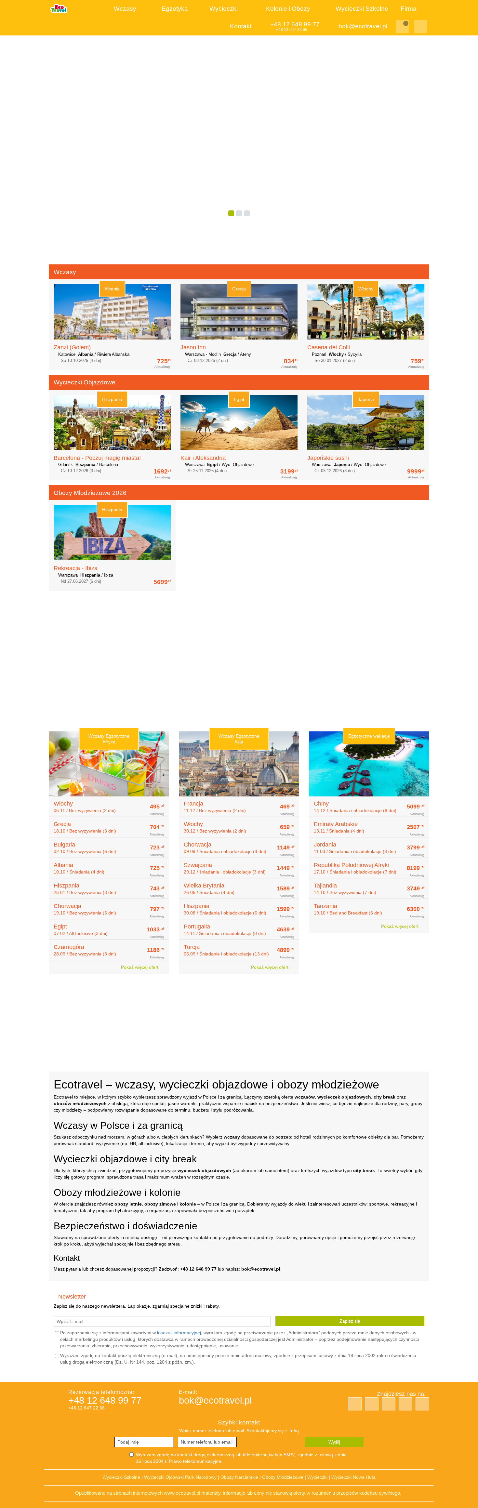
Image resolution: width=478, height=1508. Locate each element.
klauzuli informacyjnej (179, 1332)
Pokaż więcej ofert (140, 967)
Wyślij (334, 1442)
